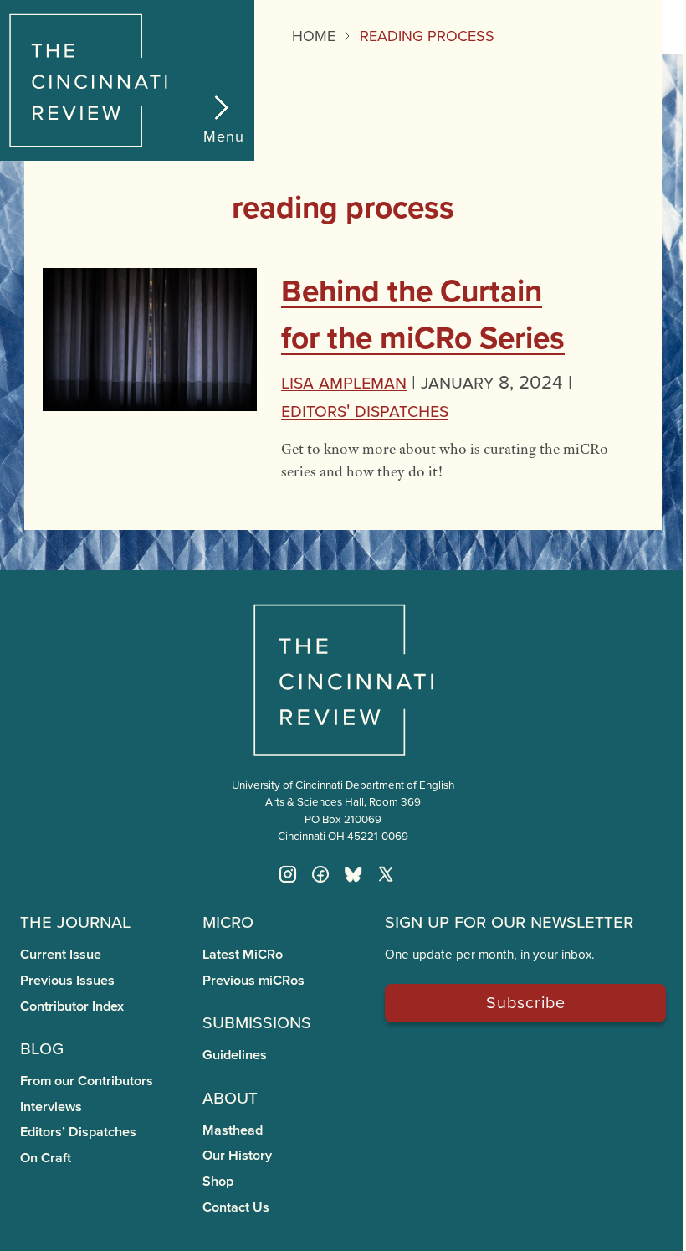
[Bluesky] (353, 874)
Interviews (51, 1106)
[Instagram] (288, 874)
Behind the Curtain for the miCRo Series (423, 314)
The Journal (75, 920)
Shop (217, 1181)
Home (313, 35)
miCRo (227, 920)
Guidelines (234, 1054)
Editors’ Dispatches (78, 1131)
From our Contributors (86, 1080)
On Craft (45, 1157)
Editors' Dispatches (364, 410)
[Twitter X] (386, 874)
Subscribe (526, 1002)
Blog (42, 1046)
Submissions (256, 1020)
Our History (237, 1155)
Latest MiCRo (242, 954)
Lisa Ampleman (344, 381)
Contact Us (235, 1207)
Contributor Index (72, 1006)
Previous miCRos (253, 980)
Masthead (232, 1130)
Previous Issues (67, 980)
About (230, 1096)
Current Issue (60, 954)
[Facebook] (320, 874)
